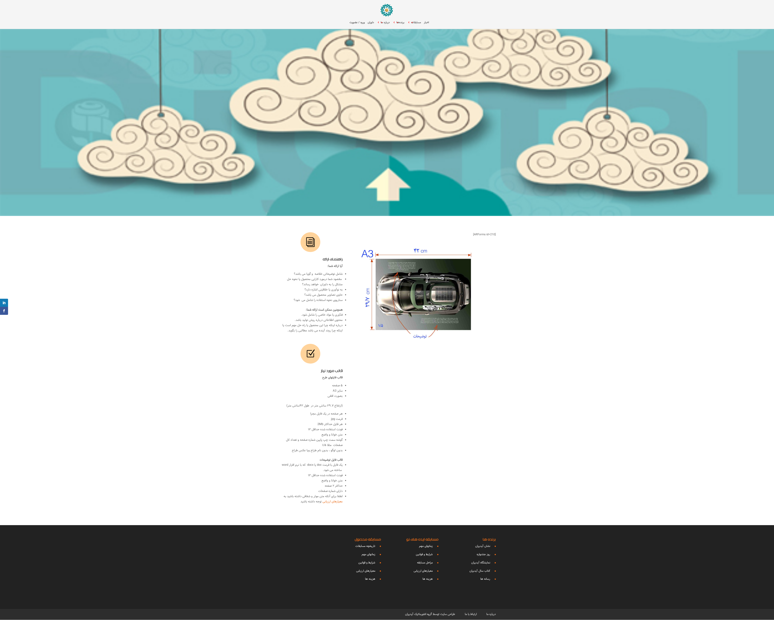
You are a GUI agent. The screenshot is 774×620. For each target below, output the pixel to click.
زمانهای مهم (426, 546)
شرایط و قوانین (424, 554)
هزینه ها (427, 578)
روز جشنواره (483, 554)
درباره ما (385, 23)
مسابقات (416, 23)
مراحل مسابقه (425, 562)
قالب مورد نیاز (332, 371)
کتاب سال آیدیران (479, 570)
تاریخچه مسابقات (365, 546)
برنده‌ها (400, 23)
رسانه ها (485, 578)
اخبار (426, 23)
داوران (371, 23)
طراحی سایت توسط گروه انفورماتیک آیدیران (430, 614)
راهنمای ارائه (333, 260)
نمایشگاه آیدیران (480, 562)
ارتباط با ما (471, 614)
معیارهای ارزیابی (332, 501)
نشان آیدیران (482, 546)
